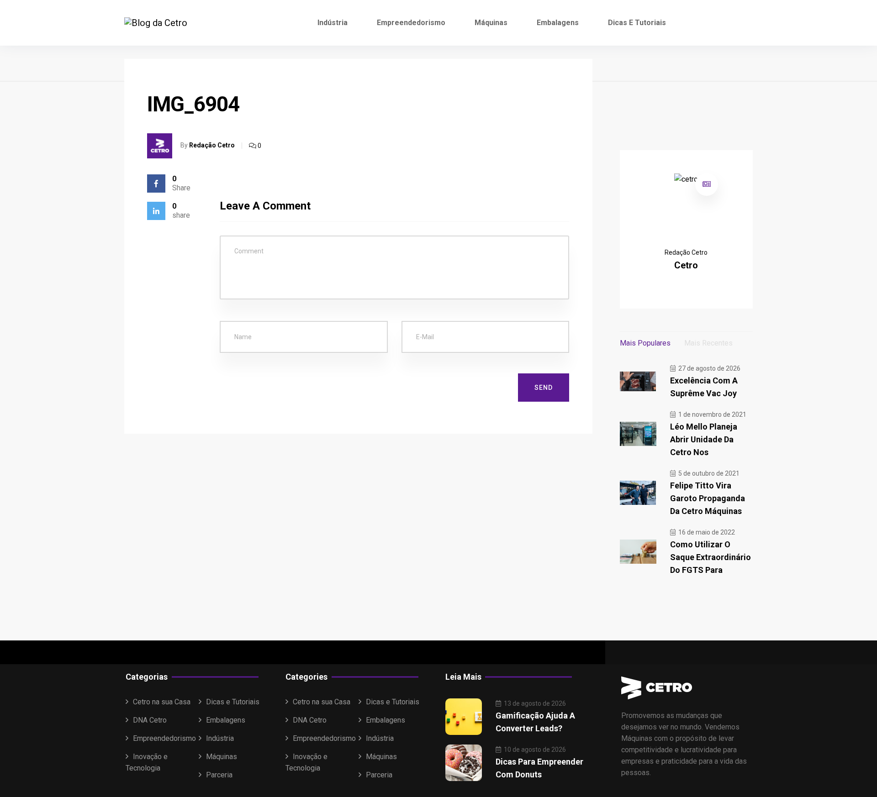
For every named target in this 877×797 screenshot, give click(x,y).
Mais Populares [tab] (645, 343)
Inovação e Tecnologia (147, 762)
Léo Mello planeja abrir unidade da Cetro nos (703, 439)
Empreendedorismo (411, 22)
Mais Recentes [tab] (708, 343)
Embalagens (558, 22)
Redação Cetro (212, 145)
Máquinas (491, 22)
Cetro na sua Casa (161, 701)
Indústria (332, 22)
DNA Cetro (150, 720)
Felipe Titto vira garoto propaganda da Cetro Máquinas (707, 498)
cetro (686, 265)
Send (543, 387)
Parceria (219, 775)
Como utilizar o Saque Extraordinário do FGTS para (710, 557)
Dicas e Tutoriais (637, 22)
